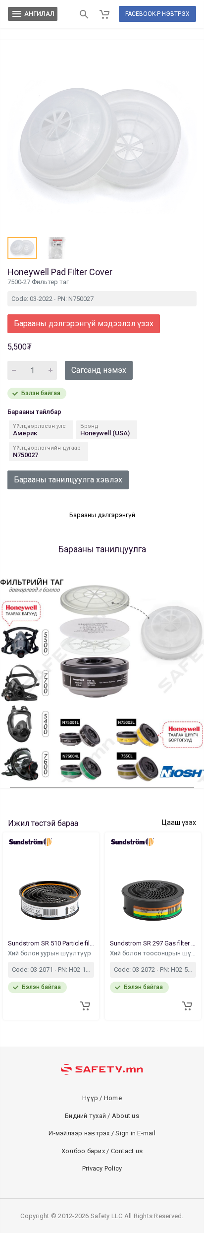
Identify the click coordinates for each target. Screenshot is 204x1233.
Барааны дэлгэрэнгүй (102, 515)
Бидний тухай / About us (102, 1115)
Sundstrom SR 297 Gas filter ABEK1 (153, 943)
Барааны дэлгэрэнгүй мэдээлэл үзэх (83, 323)
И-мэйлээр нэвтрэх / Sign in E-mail (102, 1133)
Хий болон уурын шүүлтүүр (50, 953)
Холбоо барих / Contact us (102, 1151)
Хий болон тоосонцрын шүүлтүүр (153, 953)
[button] (22, 248)
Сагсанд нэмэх (98, 370)
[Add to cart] (85, 1006)
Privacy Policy (102, 1168)
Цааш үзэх (179, 822)
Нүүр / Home (102, 1098)
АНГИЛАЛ (32, 14)
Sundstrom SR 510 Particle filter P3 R (51, 943)
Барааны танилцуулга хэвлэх (68, 479)
